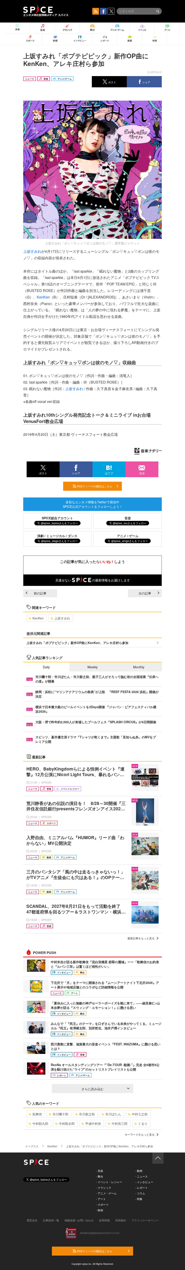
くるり (143, 1123)
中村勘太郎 (67, 1123)
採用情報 (104, 1220)
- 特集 (138, 1199)
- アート (101, 1199)
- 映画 (99, 1210)
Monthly (138, 667)
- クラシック (103, 1187)
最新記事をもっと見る (141, 938)
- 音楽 (99, 1171)
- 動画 (138, 1171)
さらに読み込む (92, 1089)
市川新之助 (87, 1114)
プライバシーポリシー (145, 1220)
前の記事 (40, 593)
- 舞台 (99, 1176)
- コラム (140, 1193)
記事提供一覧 (51, 1220)
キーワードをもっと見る (140, 1134)
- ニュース (141, 1176)
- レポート (141, 1187)
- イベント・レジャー (109, 1182)
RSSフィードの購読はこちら (94, 486)
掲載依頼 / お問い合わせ (79, 1220)
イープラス (32, 1146)
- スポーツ (102, 1204)
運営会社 (32, 1220)
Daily (46, 667)
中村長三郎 (119, 1123)
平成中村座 (93, 1123)
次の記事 (145, 593)
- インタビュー (144, 1182)
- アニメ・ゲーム (106, 1193)
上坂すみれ (32, 251)
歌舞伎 (37, 1114)
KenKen (43, 297)
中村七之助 (140, 1114)
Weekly (92, 667)
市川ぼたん (113, 1114)
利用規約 (120, 1220)
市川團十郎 (60, 1114)
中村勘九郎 (40, 1123)
